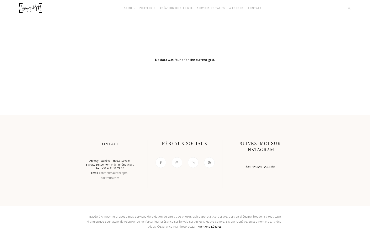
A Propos (236, 8)
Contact (255, 8)
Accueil (129, 8)
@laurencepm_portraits (260, 166)
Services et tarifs (211, 8)
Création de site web (176, 8)
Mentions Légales (210, 226)
